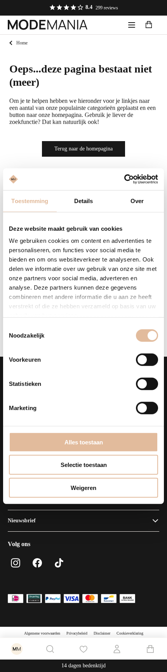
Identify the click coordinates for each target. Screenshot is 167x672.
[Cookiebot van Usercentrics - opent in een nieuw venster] (124, 179)
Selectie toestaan (84, 465)
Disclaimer (102, 633)
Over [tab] (137, 200)
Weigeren (83, 487)
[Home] (48, 24)
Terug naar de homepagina (83, 149)
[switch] (147, 359)
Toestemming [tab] (29, 200)
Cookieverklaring (130, 633)
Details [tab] (83, 200)
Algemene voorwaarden (42, 633)
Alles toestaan (83, 442)
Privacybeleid (76, 633)
